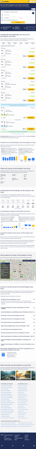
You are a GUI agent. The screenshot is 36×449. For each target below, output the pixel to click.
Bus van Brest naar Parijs (22, 394)
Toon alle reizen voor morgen (18, 133)
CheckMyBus (2, 431)
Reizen (15, 439)
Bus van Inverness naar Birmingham (6, 395)
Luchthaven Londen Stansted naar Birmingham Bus (9, 424)
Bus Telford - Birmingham (5, 414)
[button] (14, 270)
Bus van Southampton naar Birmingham (7, 411)
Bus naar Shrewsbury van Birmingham (7, 409)
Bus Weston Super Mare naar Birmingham (7, 417)
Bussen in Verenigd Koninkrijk (9, 431)
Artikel (26, 438)
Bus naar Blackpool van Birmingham (7, 387)
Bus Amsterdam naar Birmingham (6, 385)
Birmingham (27, 260)
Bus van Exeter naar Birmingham (6, 392)
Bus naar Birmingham (18, 431)
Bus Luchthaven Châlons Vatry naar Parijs (24, 426)
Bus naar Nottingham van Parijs (23, 409)
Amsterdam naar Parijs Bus (22, 387)
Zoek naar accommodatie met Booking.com (9, 20)
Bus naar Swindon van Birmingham (6, 412)
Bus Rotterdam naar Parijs (22, 412)
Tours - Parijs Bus (21, 416)
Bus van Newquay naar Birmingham (6, 404)
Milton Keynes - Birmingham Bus (6, 400)
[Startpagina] (13, 1)
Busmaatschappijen (8, 439)
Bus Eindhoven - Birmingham (5, 390)
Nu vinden (31, 56)
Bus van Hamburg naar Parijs (22, 399)
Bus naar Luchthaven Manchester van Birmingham (9, 426)
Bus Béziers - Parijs (21, 392)
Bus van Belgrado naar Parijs (22, 390)
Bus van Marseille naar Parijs (22, 404)
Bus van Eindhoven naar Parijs (23, 395)
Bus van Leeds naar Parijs (22, 402)
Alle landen (27, 439)
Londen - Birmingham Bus (5, 399)
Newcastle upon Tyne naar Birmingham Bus (8, 402)
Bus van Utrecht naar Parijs (22, 417)
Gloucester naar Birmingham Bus (6, 394)
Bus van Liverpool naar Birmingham (6, 397)
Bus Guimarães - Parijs (21, 397)
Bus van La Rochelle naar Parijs (23, 400)
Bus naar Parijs (24, 431)
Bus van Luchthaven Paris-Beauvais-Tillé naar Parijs (26, 424)
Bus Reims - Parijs (21, 411)
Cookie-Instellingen (18, 438)
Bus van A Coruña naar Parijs (22, 385)
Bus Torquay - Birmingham (5, 416)
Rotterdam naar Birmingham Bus (6, 407)
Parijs (33, 260)
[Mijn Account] (28, 1)
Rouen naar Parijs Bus (21, 414)
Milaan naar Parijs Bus (21, 407)
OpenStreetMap (31, 280)
